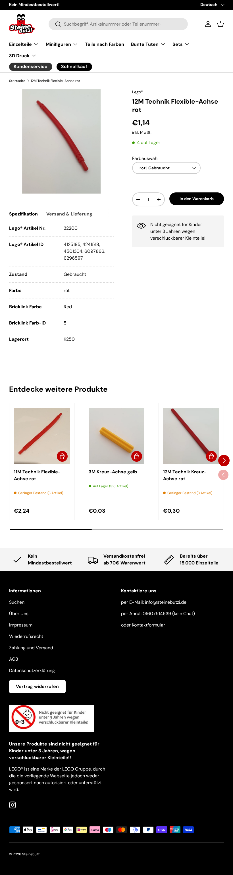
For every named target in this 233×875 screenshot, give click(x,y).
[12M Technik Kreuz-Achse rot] (191, 436)
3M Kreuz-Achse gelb (113, 472)
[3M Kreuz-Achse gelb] (117, 436)
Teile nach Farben (104, 44)
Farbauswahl (145, 158)
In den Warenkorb (197, 198)
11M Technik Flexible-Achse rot (37, 475)
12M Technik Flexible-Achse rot (55, 81)
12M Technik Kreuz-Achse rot (185, 475)
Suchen (16, 602)
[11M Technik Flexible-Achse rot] (42, 436)
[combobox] (118, 24)
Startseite (17, 81)
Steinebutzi (31, 854)
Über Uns (18, 614)
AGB (13, 659)
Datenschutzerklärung (32, 670)
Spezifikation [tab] (23, 214)
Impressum (20, 625)
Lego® (137, 92)
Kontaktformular (148, 625)
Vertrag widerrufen (37, 686)
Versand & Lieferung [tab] (69, 214)
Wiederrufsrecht (26, 636)
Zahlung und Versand (31, 648)
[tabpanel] (61, 284)
